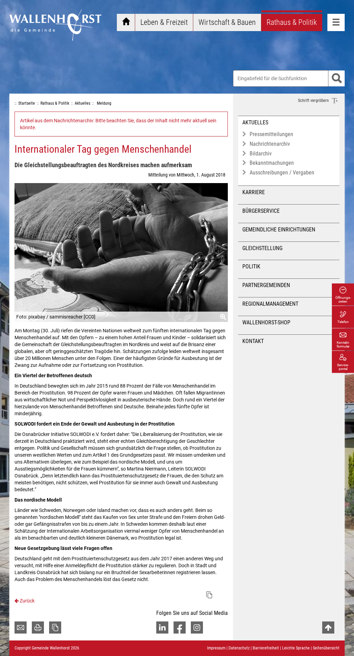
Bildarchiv (261, 153)
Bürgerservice (261, 211)
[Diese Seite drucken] (38, 627)
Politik (251, 266)
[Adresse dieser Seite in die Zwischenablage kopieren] (55, 627)
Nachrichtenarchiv (270, 144)
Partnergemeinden (266, 285)
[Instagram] (197, 627)
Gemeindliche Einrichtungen (278, 229)
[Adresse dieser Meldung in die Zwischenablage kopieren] (209, 595)
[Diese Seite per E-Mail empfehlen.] (21, 627)
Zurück (27, 600)
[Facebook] (180, 627)
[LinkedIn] (162, 627)
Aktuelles (255, 122)
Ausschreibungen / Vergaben (282, 172)
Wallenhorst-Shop (266, 322)
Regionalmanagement (270, 304)
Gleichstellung (262, 248)
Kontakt (253, 341)
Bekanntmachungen (272, 163)
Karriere (253, 192)
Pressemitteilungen (271, 134)
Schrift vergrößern (314, 100)
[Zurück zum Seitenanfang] (328, 627)
